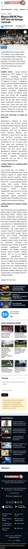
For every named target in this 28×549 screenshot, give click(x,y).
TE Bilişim (18, 540)
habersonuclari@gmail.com (15, 496)
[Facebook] (7, 502)
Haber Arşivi (20, 528)
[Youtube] (15, 502)
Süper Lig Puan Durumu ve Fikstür (7, 524)
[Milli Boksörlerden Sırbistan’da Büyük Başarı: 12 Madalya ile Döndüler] (21, 363)
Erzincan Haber (14, 313)
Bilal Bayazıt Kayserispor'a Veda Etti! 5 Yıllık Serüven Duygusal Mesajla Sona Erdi (20, 351)
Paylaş (4, 47)
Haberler (3, 13)
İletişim (7, 535)
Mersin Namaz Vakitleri (7, 519)
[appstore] (7, 507)
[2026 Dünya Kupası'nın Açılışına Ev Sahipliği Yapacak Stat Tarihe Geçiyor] (7, 363)
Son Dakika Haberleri (6, 529)
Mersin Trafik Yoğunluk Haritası (19, 519)
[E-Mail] (11, 316)
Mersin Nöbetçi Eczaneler (7, 514)
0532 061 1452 (15, 493)
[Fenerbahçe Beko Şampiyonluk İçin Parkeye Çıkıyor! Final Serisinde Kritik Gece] (21, 329)
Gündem (22, 9)
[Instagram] (12, 502)
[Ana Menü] (1, 2)
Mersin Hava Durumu (19, 514)
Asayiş (16, 9)
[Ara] (2, 6)
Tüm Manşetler (20, 523)
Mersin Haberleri (6, 9)
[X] (10, 502)
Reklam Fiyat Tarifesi (14, 537)
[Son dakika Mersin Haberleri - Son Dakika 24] (15, 2)
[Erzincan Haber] (5, 314)
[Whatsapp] (18, 502)
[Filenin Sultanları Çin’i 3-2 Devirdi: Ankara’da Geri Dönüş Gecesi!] (7, 329)
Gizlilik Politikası (18, 535)
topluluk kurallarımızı (15, 400)
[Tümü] (26, 468)
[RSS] (21, 502)
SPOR (9, 13)
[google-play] (20, 507)
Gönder (4, 395)
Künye (11, 535)
